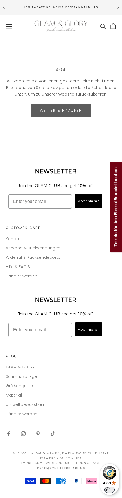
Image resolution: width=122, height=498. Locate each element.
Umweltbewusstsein (26, 404)
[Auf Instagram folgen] (23, 433)
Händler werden (21, 276)
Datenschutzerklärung (62, 468)
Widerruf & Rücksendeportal (34, 257)
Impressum (32, 463)
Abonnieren (89, 201)
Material (14, 395)
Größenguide (19, 386)
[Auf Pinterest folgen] (38, 433)
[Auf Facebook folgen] (8, 433)
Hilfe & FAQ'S (18, 267)
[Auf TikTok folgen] (53, 433)
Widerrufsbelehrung (68, 463)
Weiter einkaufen (61, 110)
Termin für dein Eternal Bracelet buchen (116, 207)
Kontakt (13, 238)
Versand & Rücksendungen (33, 248)
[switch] (109, 490)
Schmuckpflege (21, 376)
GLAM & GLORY (20, 367)
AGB (97, 463)
